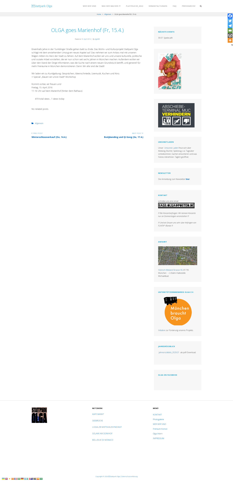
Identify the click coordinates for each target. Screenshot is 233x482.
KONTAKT (157, 414)
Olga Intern (157, 433)
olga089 (97, 39)
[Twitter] (230, 20)
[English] (6, 478)
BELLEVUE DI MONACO (103, 440)
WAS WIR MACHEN (110, 6)
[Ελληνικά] (25, 478)
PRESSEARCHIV (188, 6)
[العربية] (41, 478)
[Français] (16, 478)
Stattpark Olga (42, 6)
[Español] (38, 478)
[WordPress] (230, 35)
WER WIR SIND (89, 6)
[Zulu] (35, 478)
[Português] (19, 478)
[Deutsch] (22, 478)
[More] (230, 40)
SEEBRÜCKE (98, 420)
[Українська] (3, 478)
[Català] (12, 478)
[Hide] (232, 45)
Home (99, 14)
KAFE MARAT (98, 414)
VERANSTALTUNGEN (158, 6)
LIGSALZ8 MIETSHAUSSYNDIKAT (107, 427)
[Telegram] (230, 25)
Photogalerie (158, 419)
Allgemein (107, 14)
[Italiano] (28, 478)
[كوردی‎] (9, 478)
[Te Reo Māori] (31, 478)
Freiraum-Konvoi (160, 429)
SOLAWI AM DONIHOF (102, 433)
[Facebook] (230, 15)
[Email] (230, 30)
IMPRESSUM (158, 438)
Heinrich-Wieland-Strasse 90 (170, 270)
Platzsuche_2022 (134, 6)
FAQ (174, 6)
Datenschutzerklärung (129, 476)
